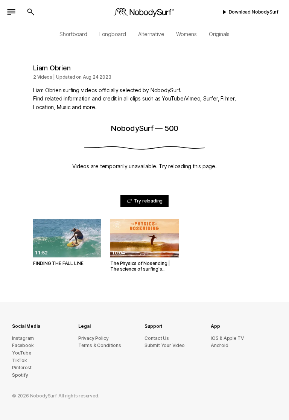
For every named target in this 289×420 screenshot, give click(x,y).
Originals (219, 34)
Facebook (22, 345)
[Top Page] (144, 12)
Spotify (20, 375)
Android (219, 345)
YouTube (21, 353)
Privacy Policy (93, 338)
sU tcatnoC (156, 338)
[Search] (31, 12)
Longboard (112, 34)
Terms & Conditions (99, 345)
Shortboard (73, 34)
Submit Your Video (164, 345)
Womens (186, 34)
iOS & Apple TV (227, 338)
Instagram (23, 338)
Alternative (151, 34)
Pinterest (22, 367)
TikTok (19, 360)
